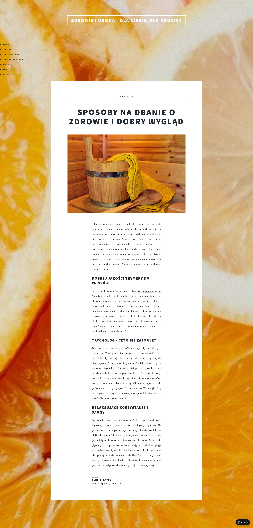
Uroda (6, 69)
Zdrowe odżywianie (13, 54)
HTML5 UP (141, 510)
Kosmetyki (8, 64)
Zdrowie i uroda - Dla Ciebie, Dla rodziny (126, 20)
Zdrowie (7, 49)
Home (6, 44)
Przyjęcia (7, 74)
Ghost (168, 510)
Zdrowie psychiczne (13, 59)
